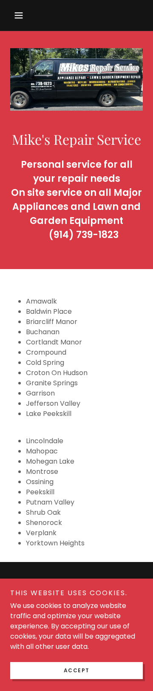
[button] (20, 15)
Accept (77, 670)
